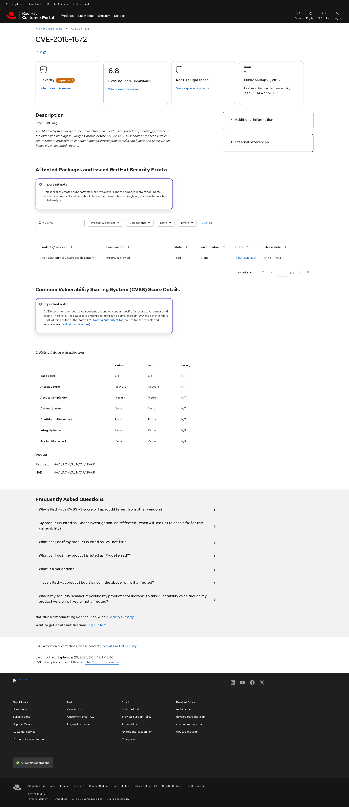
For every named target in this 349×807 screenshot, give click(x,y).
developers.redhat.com (190, 716)
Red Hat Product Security (118, 646)
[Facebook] (252, 684)
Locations (78, 786)
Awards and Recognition (137, 731)
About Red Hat (36, 786)
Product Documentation (28, 739)
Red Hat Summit (195, 786)
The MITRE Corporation (102, 662)
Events (64, 786)
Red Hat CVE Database (49, 28)
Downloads (35, 4)
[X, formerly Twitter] (262, 684)
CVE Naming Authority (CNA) (105, 320)
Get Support (81, 4)
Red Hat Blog (121, 786)
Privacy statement (37, 799)
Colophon (128, 739)
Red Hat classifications (75, 324)
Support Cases (22, 724)
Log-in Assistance (78, 724)
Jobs (52, 786)
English (310, 18)
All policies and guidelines (87, 799)
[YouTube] (242, 684)
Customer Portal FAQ (80, 716)
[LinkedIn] (232, 684)
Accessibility (129, 724)
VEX (39, 52)
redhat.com (183, 709)
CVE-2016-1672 (80, 28)
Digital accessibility (118, 799)
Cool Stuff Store (171, 786)
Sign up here (97, 625)
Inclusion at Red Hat (145, 786)
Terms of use (60, 799)
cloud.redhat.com (187, 731)
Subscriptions (14, 4)
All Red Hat (323, 18)
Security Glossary (121, 617)
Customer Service (24, 731)
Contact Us (74, 709)
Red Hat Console (58, 4)
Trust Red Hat (130, 709)
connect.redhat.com (189, 724)
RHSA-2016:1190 (245, 258)
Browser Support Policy (136, 716)
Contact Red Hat (99, 786)
